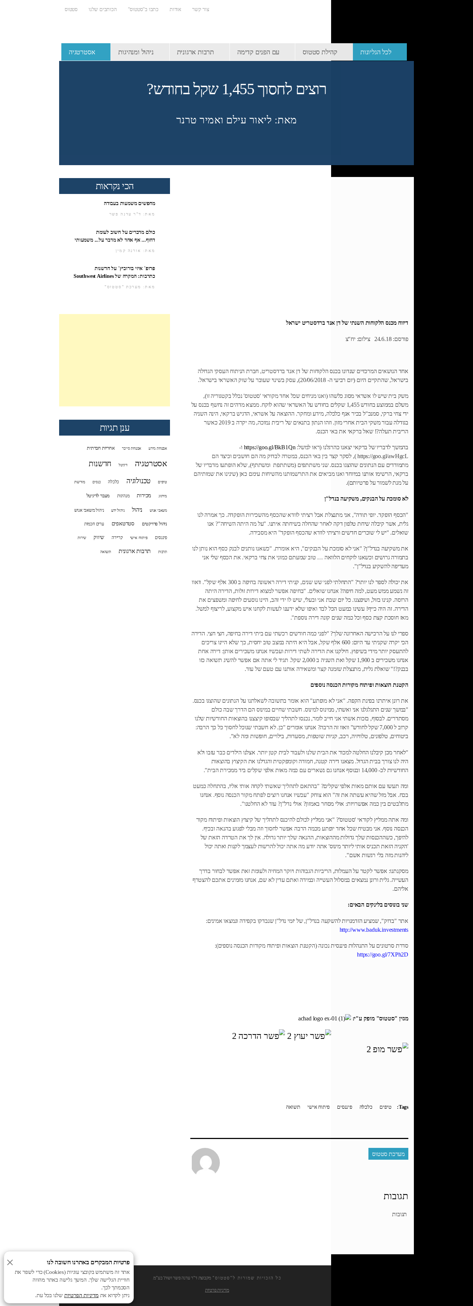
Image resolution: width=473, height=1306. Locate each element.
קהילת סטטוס (320, 52)
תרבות (162, 552)
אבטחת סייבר (131, 448)
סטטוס (71, 9)
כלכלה (366, 1107)
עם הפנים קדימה (258, 52)
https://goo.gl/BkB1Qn (270, 447)
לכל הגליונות (375, 52)
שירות (82, 538)
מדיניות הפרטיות (81, 1295)
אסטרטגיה (82, 52)
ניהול (137, 510)
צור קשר (200, 9)
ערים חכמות (94, 524)
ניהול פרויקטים (154, 523)
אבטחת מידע (158, 448)
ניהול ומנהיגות (135, 52)
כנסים (96, 482)
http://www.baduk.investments (374, 930)
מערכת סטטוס (388, 1154)
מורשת (79, 482)
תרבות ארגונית (195, 52)
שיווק (98, 537)
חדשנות (100, 463)
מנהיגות (123, 496)
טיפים (385, 1107)
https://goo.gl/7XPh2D (382, 954)
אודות (175, 9)
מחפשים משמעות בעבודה (129, 203)
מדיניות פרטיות (217, 1290)
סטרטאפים (123, 523)
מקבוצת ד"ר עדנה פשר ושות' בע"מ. (182, 1278)
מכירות (144, 495)
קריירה (117, 537)
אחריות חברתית (101, 448)
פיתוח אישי (318, 1107)
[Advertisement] (114, 360)
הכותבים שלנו (103, 9)
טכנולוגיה (138, 481)
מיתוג (163, 496)
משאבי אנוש (158, 510)
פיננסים (344, 1107)
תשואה (293, 1107)
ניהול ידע (118, 510)
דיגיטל (123, 465)
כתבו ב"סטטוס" (143, 9)
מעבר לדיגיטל (98, 495)
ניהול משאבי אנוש (89, 510)
